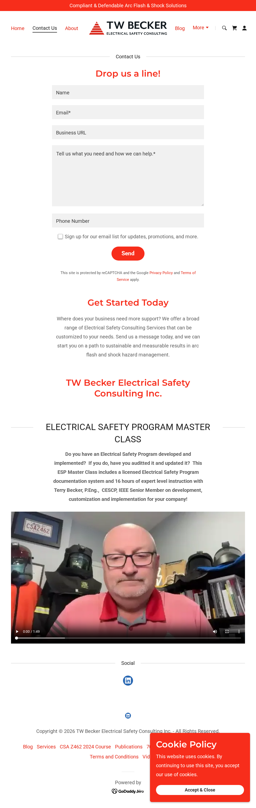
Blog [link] (180, 28)
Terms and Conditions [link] (114, 757)
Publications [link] (128, 747)
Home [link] (17, 28)
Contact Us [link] (44, 28)
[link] (128, 28)
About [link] (71, 28)
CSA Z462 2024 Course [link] (85, 747)
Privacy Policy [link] (161, 273)
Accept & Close (200, 790)
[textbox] (128, 92)
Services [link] (46, 747)
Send (128, 253)
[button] (201, 28)
